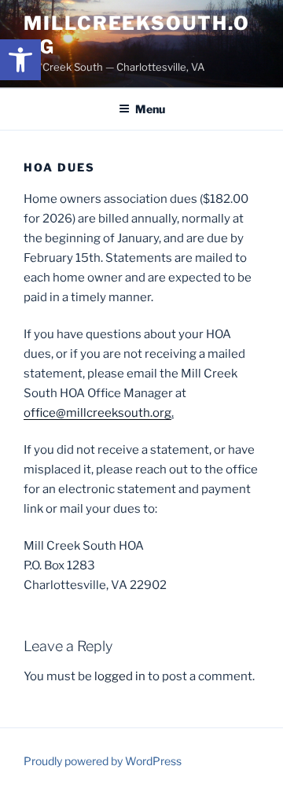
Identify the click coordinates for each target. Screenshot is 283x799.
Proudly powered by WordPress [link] (103, 761)
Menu (150, 109)
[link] (20, 59)
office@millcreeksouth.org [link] (97, 413)
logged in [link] (119, 676)
